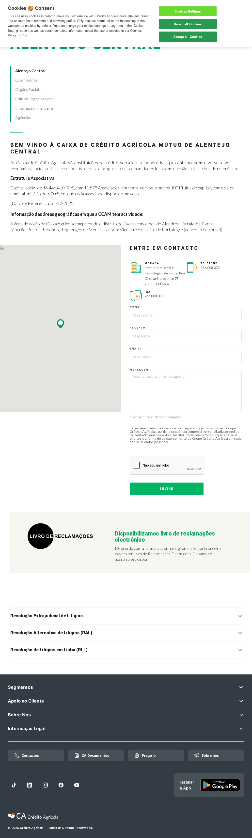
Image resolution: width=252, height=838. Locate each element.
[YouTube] (77, 785)
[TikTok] (14, 785)
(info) (23, 35)
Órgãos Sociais (28, 89)
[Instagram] (45, 785)
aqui (213, 435)
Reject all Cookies (188, 24)
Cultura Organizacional (34, 98)
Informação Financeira (34, 108)
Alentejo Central (30, 70)
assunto (137, 327)
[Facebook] (61, 785)
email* (136, 348)
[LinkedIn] (29, 785)
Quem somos (26, 80)
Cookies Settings (187, 11)
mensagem (139, 370)
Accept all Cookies (187, 36)
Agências (23, 117)
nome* (135, 306)
